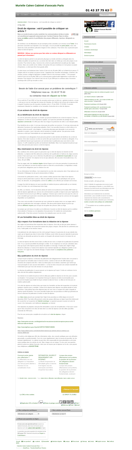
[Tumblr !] (71, 405)
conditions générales (94, 211)
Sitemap (84, 441)
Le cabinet (25, 14)
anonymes (45, 303)
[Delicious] (64, 405)
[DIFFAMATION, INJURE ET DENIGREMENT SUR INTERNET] (48, 362)
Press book (75, 441)
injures (65, 378)
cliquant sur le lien (58, 96)
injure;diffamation (58, 378)
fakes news (23, 297)
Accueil (18, 14)
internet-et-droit (32, 378)
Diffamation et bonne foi (91, 111)
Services (33, 14)
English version (101, 441)
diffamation (51, 378)
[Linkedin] (72, 403)
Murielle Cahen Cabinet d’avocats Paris (40, 5)
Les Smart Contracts (90, 96)
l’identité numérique (43, 301)
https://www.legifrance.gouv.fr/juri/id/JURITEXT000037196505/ (36, 327)
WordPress (26, 448)
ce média (25, 38)
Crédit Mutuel (21, 435)
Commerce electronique (91, 49)
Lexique (67, 441)
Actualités (57, 14)
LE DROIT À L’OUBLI (69, 394)
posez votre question (34, 428)
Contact (65, 14)
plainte (69, 378)
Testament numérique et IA (91, 104)
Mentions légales (57, 441)
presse (73, 378)
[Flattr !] (77, 403)
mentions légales (38, 163)
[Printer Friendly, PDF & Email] (74, 34)
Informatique (87, 52)
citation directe (44, 378)
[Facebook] (64, 403)
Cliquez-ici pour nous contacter (99, 81)
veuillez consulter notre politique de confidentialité (98, 202)
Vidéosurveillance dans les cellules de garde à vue (98, 92)
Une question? (27, 441)
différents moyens (28, 205)
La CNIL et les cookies (27, 394)
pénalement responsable (64, 156)
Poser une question (45, 14)
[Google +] (68, 403)
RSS (114, 10)
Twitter (72, 43)
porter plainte (65, 45)
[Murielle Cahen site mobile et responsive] (29, 403)
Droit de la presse (89, 55)
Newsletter (46, 441)
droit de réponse (56, 314)
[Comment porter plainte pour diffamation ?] (28, 361)
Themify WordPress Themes (38, 448)
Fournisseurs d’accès (90, 44)
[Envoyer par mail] (77, 405)
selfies (50, 180)
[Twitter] (60, 403)
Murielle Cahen (23, 378)
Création (86, 46)
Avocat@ (97, 75)
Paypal (41, 433)
